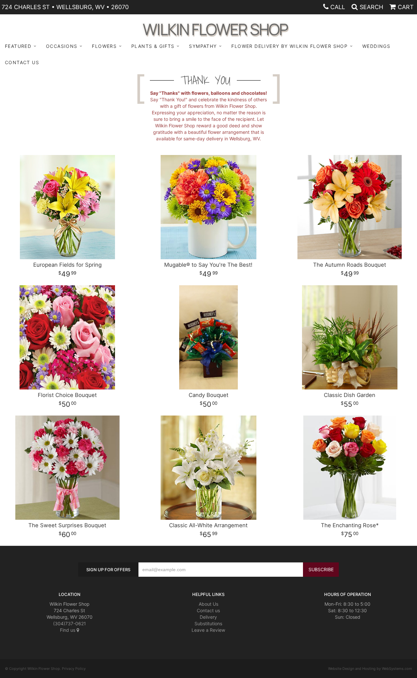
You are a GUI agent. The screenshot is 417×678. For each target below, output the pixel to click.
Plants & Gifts (153, 46)
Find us (68, 630)
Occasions (62, 46)
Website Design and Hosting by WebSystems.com (370, 668)
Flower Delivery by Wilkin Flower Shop (289, 46)
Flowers (104, 46)
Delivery (208, 617)
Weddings (376, 46)
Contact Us (22, 62)
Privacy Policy (74, 668)
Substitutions (208, 623)
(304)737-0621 (69, 623)
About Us (208, 604)
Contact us (208, 610)
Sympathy (203, 46)
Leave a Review (208, 630)
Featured (18, 46)
